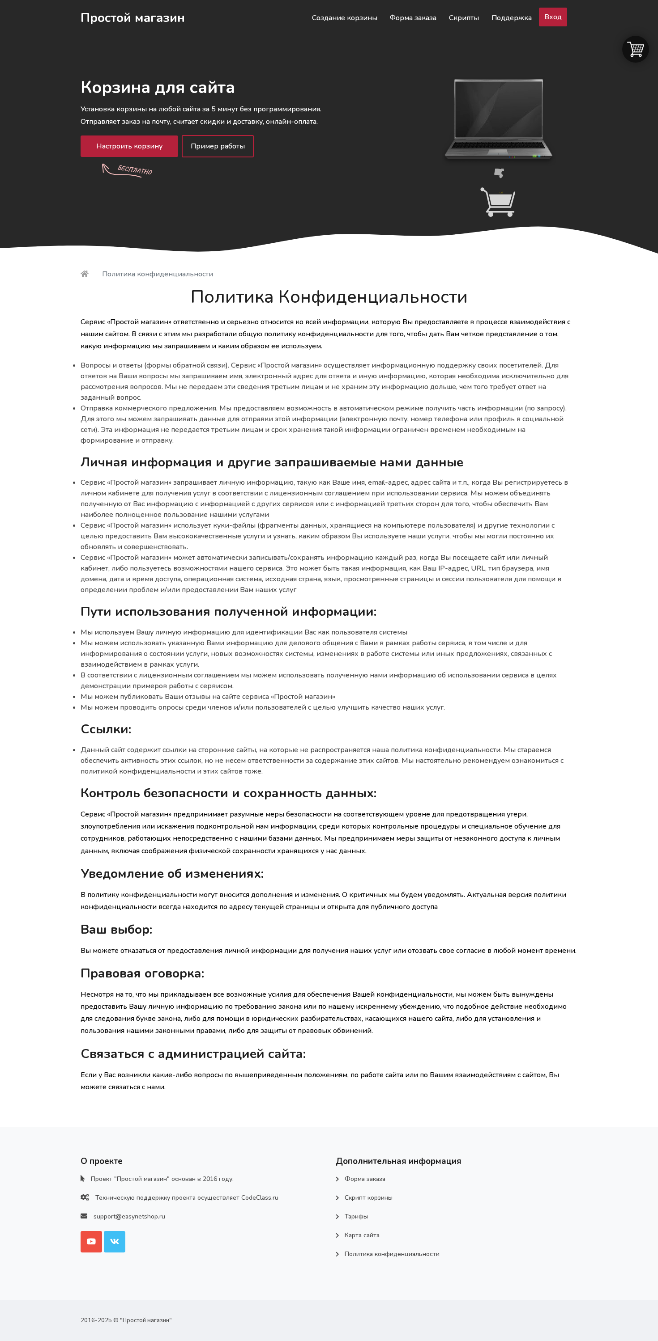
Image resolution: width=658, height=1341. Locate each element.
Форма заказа (413, 18)
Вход (553, 17)
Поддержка (511, 18)
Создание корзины (344, 18)
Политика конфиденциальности (392, 1254)
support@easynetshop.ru (129, 1216)
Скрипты (464, 18)
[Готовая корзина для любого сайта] (85, 274)
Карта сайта (362, 1235)
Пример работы (218, 146)
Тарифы (356, 1216)
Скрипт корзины (369, 1197)
